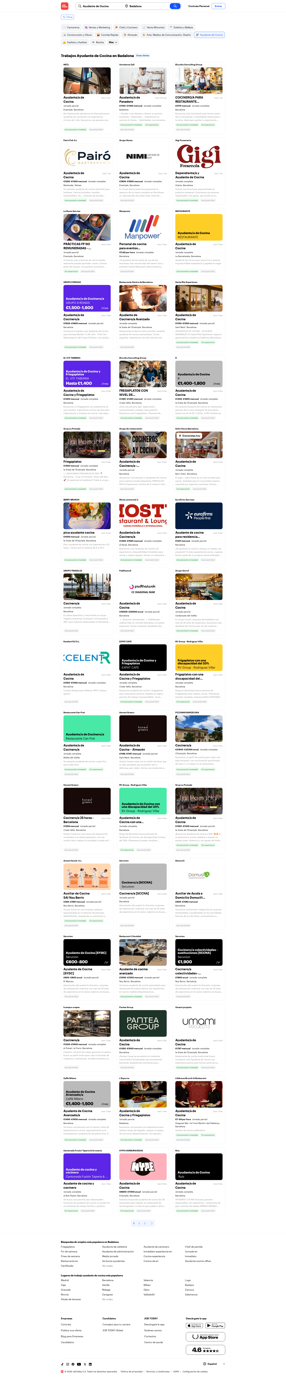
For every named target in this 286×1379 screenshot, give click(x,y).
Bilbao (147, 1284)
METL (66, 64)
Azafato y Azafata (77, 42)
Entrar (218, 6)
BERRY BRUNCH (71, 499)
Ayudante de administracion (118, 1251)
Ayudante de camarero (156, 1246)
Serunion (124, 860)
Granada (66, 1289)
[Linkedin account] (90, 1364)
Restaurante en (69, 1261)
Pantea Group (126, 1007)
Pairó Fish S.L (70, 140)
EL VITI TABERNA (71, 358)
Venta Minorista (155, 27)
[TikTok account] (62, 1364)
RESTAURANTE (182, 211)
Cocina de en (151, 1261)
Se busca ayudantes (113, 1261)
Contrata (66, 1324)
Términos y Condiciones (158, 1371)
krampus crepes (71, 1007)
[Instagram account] (67, 1364)
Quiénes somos (153, 1330)
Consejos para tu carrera (116, 1324)
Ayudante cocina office (198, 1261)
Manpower (124, 211)
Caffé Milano (69, 1078)
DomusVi (180, 860)
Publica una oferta (71, 1330)
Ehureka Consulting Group (188, 64)
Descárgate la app (154, 1324)
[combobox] (102, 6)
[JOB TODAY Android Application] (215, 1326)
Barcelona (108, 1280)
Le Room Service (71, 211)
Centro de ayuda (153, 1342)
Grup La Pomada (71, 428)
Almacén (132, 34)
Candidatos (67, 1342)
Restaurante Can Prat (74, 712)
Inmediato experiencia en (158, 1251)
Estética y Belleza (183, 27)
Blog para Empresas (72, 1336)
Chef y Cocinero (128, 27)
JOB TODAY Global (112, 1330)
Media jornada (110, 1256)
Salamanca (191, 1294)
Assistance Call (127, 64)
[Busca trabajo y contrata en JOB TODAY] (64, 6)
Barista (100, 42)
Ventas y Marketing (99, 27)
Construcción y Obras (79, 34)
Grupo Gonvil (182, 570)
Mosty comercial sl (128, 499)
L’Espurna (124, 1078)
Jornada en (191, 1251)
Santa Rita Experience (186, 282)
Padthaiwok (125, 570)
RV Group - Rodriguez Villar (189, 641)
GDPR (176, 1371)
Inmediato (190, 1256)
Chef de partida (194, 1246)
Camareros (73, 27)
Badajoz (189, 1284)
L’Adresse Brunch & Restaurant (190, 1078)
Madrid (65, 1280)
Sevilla (105, 1284)
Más (111, 42)
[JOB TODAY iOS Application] (194, 1326)
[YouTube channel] (79, 1364)
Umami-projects (183, 1007)
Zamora (189, 1289)
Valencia (148, 1280)
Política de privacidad (131, 1371)
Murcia (65, 1294)
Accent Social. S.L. (72, 860)
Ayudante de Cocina (211, 34)
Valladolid (149, 1294)
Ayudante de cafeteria (114, 1246)
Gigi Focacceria (183, 140)
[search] (175, 6)
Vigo (63, 1284)
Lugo (188, 1280)
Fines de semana (70, 1256)
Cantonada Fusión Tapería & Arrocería (82, 1150)
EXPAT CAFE (125, 641)
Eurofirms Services (184, 499)
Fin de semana (69, 1251)
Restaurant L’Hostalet (130, 936)
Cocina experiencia (154, 1256)
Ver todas (107, 1265)
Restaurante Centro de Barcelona (136, 282)
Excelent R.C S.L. (71, 641)
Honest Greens (126, 712)
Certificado (67, 1265)
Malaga (106, 1289)
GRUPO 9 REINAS (72, 282)
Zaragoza (107, 1294)
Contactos (150, 1336)
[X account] (85, 1364)
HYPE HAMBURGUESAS (131, 1150)
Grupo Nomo (126, 140)
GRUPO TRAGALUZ (72, 570)
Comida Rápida (109, 34)
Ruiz (177, 1150)
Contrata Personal (198, 6)
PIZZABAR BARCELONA (187, 712)
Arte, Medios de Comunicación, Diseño (169, 34)
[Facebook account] (73, 1364)
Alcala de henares (71, 1299)
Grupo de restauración (130, 428)
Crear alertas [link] (142, 55)
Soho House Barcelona (186, 428)
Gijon (147, 1289)
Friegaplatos (68, 1246)
